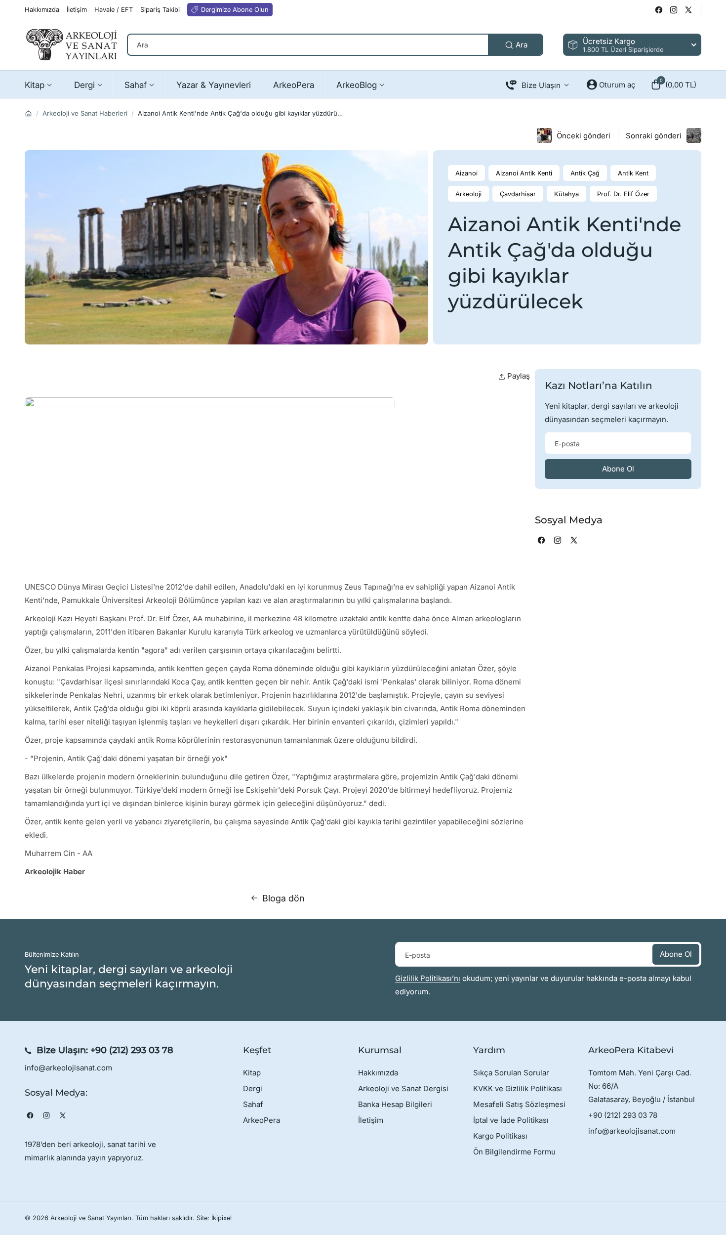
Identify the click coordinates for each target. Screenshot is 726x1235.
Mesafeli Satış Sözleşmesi (519, 1104)
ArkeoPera (261, 1120)
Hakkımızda (378, 1072)
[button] (673, 84)
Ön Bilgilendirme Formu (514, 1151)
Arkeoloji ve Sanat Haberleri (84, 113)
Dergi (252, 1088)
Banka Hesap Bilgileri (395, 1104)
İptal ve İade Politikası (511, 1120)
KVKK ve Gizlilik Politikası (517, 1088)
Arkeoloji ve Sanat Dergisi (403, 1088)
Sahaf (253, 1104)
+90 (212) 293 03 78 (131, 1050)
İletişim (370, 1120)
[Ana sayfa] (28, 113)
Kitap (252, 1072)
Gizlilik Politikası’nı (427, 978)
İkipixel (221, 1218)
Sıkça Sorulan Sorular (511, 1072)
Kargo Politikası (500, 1136)
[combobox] (335, 45)
